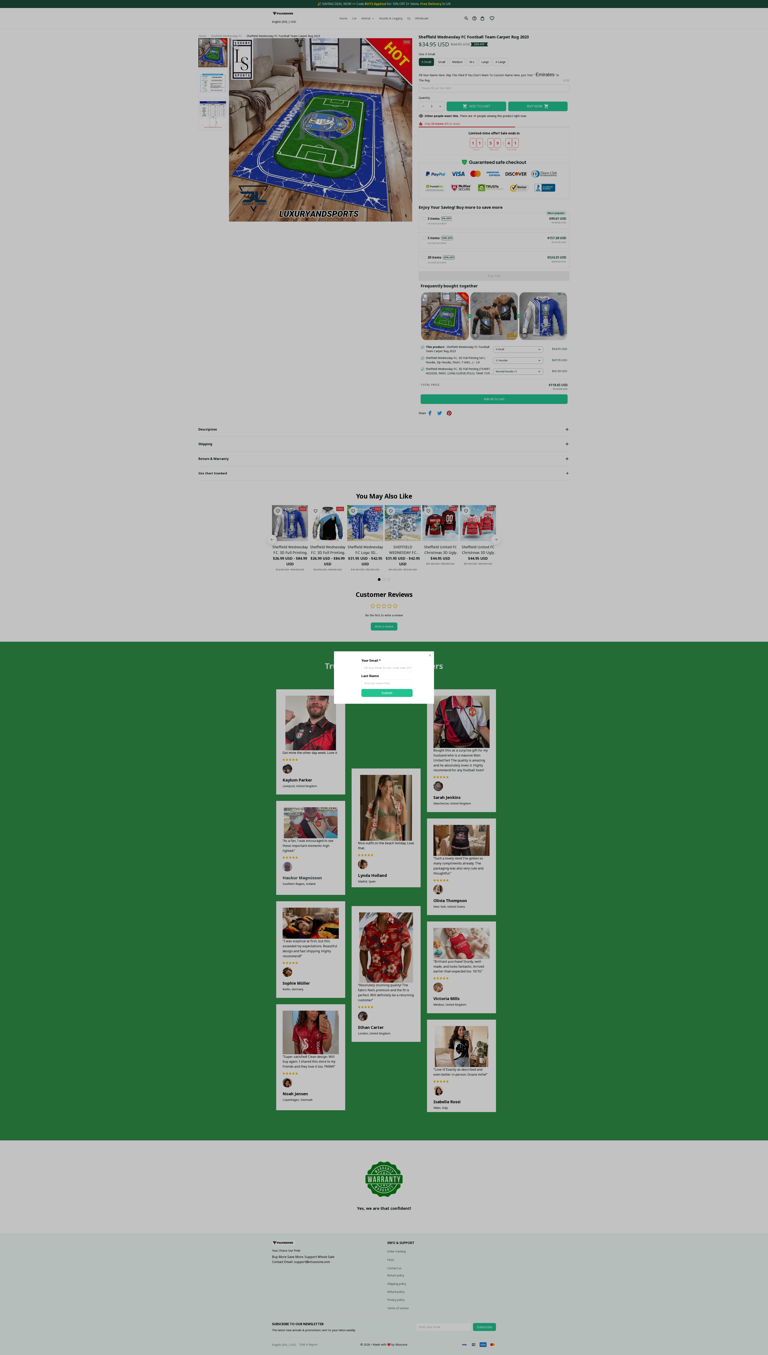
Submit (387, 693)
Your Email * (371, 660)
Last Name (370, 676)
